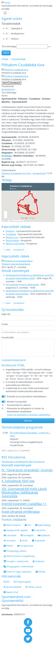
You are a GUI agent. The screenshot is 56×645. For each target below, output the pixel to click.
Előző (5, 82)
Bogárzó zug (12, 237)
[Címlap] (6, 2)
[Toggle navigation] (5, 13)
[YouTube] (28, 630)
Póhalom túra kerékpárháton (16, 264)
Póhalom (10, 231)
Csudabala (11, 234)
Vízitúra (14, 38)
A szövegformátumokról (14, 360)
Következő (15, 82)
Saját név (6, 314)
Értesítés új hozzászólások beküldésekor (27, 396)
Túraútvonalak (18, 59)
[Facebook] (28, 622)
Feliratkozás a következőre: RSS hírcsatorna (23, 461)
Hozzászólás (8, 337)
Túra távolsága (9, 46)
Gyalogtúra (16, 28)
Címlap (5, 59)
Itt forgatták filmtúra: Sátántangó (22, 284)
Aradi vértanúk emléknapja (21, 511)
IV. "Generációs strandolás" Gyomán (27, 470)
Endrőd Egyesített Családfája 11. (24, 504)
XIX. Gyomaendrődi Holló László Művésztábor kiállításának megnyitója (24, 492)
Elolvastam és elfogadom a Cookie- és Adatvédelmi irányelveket (28, 411)
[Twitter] (28, 638)
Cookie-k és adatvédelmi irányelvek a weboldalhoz (28, 414)
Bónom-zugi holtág (15, 243)
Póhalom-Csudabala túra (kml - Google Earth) (24, 173)
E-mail (5, 324)
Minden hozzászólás (17, 401)
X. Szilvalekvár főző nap (18, 481)
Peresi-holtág (12, 240)
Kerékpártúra (17, 33)
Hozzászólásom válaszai (18, 405)
